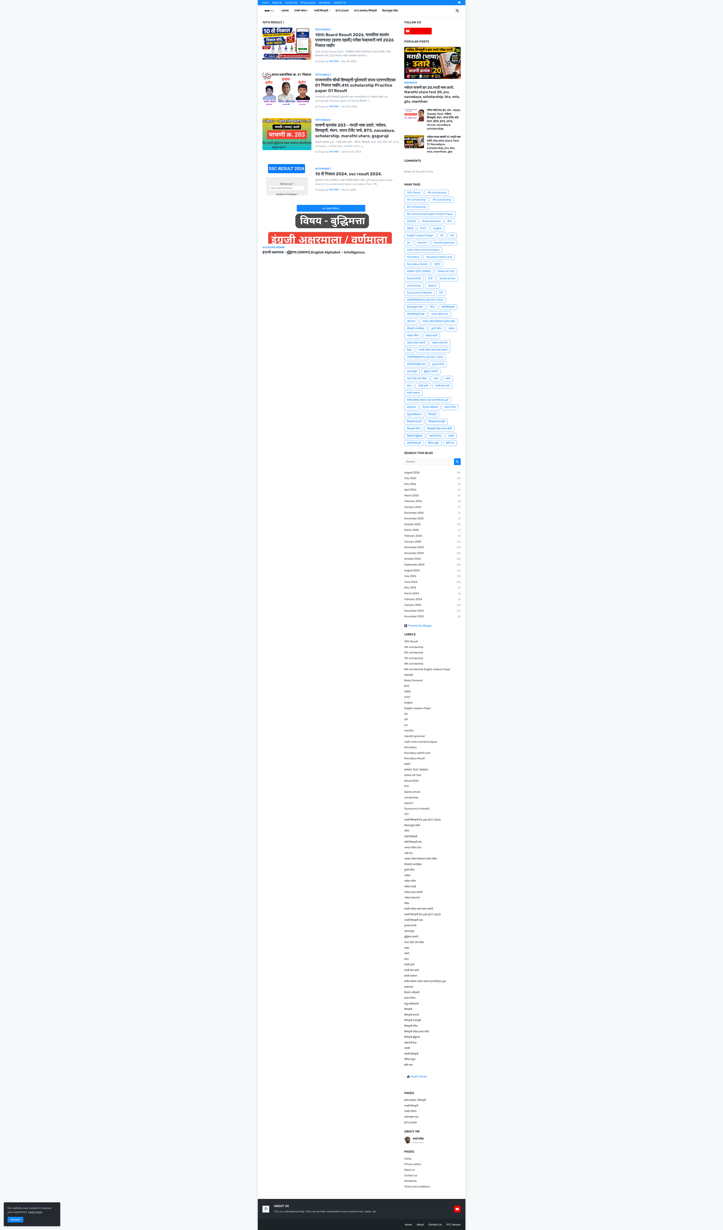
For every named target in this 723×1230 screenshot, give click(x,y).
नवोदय (451, 328)
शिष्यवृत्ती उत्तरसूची (436, 421)
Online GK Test (446, 271)
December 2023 (432, 610)
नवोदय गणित (413, 335)
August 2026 (432, 472)
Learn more (35, 1211)
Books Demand (432, 221)
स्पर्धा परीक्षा (418, 1138)
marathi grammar (444, 242)
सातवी (451, 435)
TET (441, 292)
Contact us (410, 1175)
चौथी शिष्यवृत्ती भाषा (415, 314)
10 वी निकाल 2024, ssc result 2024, (348, 173)
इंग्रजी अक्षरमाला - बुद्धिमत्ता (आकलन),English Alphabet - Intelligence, (313, 252)
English (437, 228)
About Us (277, 2)
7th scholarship (441, 199)
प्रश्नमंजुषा (412, 371)
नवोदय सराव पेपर (440, 342)
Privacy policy (308, 2)
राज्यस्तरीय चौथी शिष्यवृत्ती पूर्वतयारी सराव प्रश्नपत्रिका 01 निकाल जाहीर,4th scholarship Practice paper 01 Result (355, 85)
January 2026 (432, 507)
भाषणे (447, 378)
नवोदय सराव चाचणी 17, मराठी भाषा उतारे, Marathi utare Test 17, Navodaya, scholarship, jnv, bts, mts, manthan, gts (444, 144)
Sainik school (447, 278)
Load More (332, 208)
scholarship (414, 285)
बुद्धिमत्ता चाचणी (431, 371)
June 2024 (432, 582)
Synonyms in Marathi (419, 292)
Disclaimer (324, 2)
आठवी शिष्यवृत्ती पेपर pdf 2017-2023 (425, 299)
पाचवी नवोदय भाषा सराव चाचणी (433, 350)
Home (265, 2)
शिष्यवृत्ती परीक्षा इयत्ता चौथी (439, 428)
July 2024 (432, 576)
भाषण (436, 378)
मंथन (409, 385)
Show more (418, 1142)
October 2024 (432, 558)
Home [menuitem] (285, 10)
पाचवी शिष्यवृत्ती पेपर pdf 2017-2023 (425, 357)
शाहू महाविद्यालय (414, 414)
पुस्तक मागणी (438, 364)
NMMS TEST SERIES (419, 271)
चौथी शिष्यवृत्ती (448, 307)
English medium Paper (420, 235)
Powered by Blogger (420, 625)
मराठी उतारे (423, 385)
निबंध (409, 350)
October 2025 (432, 524)
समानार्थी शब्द (435, 435)
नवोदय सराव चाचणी (416, 342)
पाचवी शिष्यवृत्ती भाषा (416, 364)
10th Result (413, 192)
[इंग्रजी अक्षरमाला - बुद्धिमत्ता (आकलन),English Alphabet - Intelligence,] (331, 228)
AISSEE (411, 221)
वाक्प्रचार (411, 407)
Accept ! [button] (15, 1219)
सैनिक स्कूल (433, 443)
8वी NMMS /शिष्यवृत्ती (415, 1100)
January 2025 (432, 541)
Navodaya (413, 257)
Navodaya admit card (439, 257)
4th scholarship (436, 192)
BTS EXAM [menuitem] (342, 10)
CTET (423, 228)
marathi (422, 242)
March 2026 (432, 495)
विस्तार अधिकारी (430, 407)
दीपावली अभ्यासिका (415, 328)
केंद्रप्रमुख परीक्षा (415, 307)
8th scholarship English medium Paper (430, 214)
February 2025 (432, 535)
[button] (457, 10)
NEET (437, 264)
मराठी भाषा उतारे (442, 385)
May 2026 (432, 484)
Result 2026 (414, 278)
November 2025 (432, 518)
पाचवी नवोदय (410, 1111)
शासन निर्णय (450, 407)
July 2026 (432, 478)
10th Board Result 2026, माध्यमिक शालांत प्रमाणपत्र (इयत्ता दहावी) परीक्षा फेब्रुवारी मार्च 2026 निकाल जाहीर (354, 40)
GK (442, 235)
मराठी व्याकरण (413, 392)
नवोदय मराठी (431, 335)
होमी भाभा (450, 443)
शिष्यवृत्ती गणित (413, 428)
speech (432, 285)
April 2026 (432, 489)
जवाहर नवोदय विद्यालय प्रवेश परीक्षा (438, 321)
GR (452, 235)
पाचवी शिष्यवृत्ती (411, 1105)
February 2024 (432, 599)
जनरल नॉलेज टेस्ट (439, 314)
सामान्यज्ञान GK (411, 1117)
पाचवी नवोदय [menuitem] (300, 10)
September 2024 (432, 564)
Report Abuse (419, 1076)
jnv (409, 242)
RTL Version (454, 1224)
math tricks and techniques (423, 249)
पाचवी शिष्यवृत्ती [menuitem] (321, 10)
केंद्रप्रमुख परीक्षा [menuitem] (390, 10)
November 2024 (432, 553)
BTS (449, 221)
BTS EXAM (410, 1122)
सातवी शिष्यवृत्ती (414, 443)
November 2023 (432, 616)
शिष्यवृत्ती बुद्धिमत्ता (415, 435)
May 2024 (432, 587)
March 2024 (432, 593)
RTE (430, 278)
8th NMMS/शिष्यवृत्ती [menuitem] (365, 10)
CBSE (410, 228)
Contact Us (291, 2)
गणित (432, 307)
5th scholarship (416, 199)
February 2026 (432, 501)
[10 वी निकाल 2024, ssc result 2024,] (286, 179)
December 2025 (432, 512)
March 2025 (432, 530)
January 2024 (432, 605)
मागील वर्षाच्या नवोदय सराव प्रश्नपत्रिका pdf (427, 400)
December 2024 (432, 547)
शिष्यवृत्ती (432, 414)
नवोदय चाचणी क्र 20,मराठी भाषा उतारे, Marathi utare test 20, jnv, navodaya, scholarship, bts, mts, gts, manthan (432, 94)
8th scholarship (416, 206)
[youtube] (459, 2)
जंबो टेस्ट (411, 321)
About (420, 1224)
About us (409, 1169)
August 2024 (432, 570)
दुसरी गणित (436, 328)
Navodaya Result (417, 264)
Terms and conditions (417, 1186)
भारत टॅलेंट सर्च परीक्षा (417, 378)
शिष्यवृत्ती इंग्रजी (414, 421)
